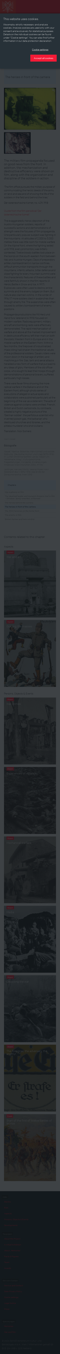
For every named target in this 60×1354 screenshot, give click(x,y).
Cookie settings (40, 49)
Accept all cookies (43, 58)
